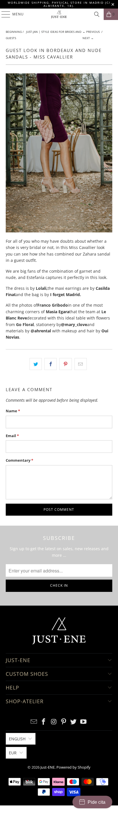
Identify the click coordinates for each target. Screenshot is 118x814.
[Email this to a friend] (80, 364)
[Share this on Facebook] (50, 364)
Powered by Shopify (73, 767)
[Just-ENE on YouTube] (83, 722)
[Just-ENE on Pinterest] (63, 722)
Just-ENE (47, 767)
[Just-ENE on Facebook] (44, 722)
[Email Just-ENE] (34, 722)
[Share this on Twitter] (36, 364)
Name (13, 410)
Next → (88, 38)
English (17, 738)
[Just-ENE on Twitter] (73, 722)
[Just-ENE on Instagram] (54, 722)
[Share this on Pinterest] (65, 364)
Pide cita (96, 802)
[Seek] (96, 14)
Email (12, 435)
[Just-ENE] (59, 14)
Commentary (19, 460)
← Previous (91, 32)
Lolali (41, 288)
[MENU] (3, 14)
